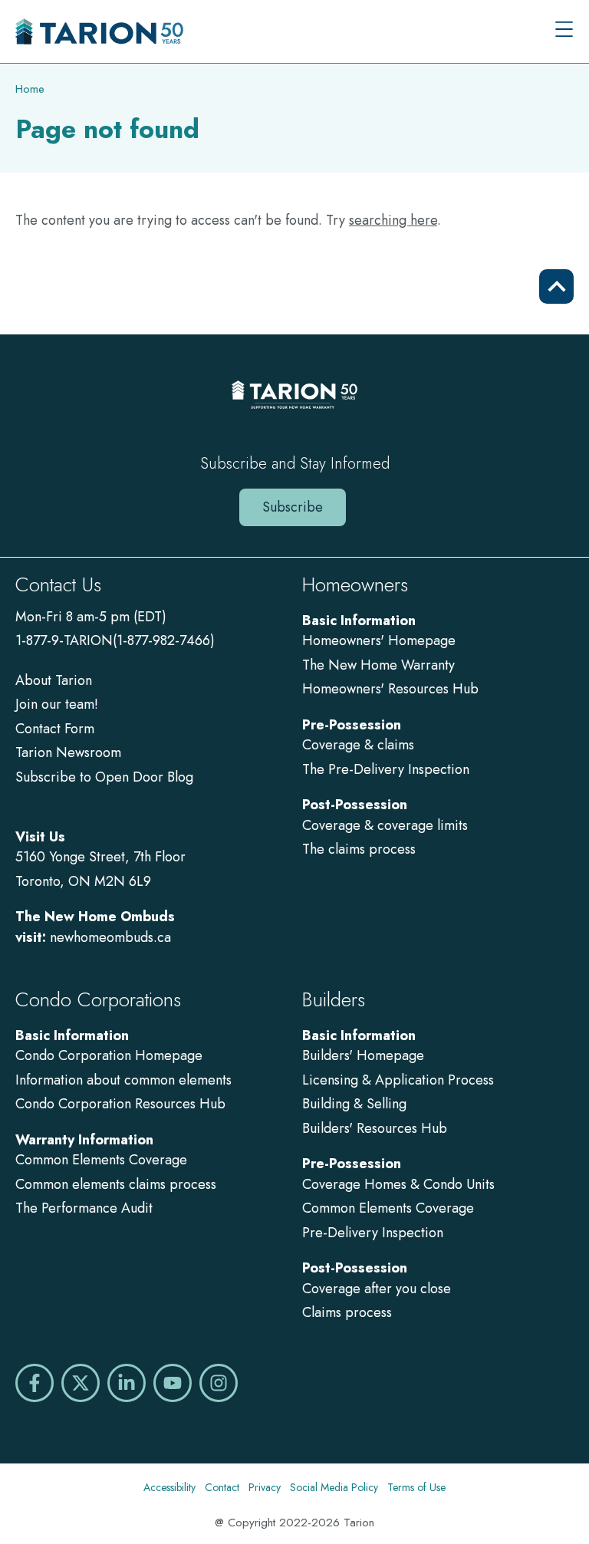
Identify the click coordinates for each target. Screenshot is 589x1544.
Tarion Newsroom (68, 752)
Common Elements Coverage (101, 1160)
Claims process (347, 1312)
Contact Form (54, 729)
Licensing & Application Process (398, 1080)
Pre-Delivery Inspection (372, 1233)
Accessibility (169, 1487)
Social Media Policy (334, 1487)
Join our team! (56, 704)
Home (29, 89)
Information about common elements (123, 1080)
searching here (393, 220)
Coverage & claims (360, 745)
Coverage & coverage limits (385, 825)
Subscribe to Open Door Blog (104, 777)
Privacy (264, 1487)
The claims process (359, 849)
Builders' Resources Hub (374, 1128)
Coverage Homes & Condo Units (398, 1184)
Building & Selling (354, 1104)
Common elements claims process (115, 1184)
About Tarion (53, 680)
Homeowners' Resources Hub (390, 689)
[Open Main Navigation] (564, 31)
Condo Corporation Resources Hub (120, 1104)
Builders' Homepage (363, 1055)
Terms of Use (416, 1487)
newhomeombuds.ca (110, 937)
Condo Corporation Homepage (108, 1055)
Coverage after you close (376, 1289)
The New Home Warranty (378, 665)
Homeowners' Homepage (379, 640)
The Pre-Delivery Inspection (385, 769)
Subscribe (292, 507)
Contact (222, 1487)
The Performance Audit (84, 1208)
